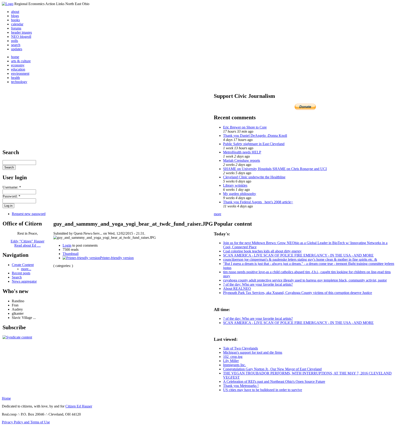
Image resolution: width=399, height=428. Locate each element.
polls (14, 41)
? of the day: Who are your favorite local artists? (258, 284)
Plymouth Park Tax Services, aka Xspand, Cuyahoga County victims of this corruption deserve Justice (297, 293)
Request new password (28, 214)
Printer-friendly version (117, 258)
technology (19, 82)
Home (6, 398)
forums (16, 28)
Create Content (23, 265)
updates (16, 49)
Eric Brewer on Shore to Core (245, 127)
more (217, 214)
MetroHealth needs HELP (242, 152)
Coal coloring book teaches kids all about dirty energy (262, 251)
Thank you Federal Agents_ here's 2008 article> (258, 202)
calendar (17, 24)
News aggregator (24, 281)
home (15, 57)
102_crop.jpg (232, 357)
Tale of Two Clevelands (240, 348)
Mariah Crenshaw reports (241, 160)
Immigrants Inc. (234, 365)
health (15, 78)
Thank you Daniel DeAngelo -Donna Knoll (255, 136)
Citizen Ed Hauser (78, 406)
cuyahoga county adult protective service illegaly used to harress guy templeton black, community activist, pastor (305, 280)
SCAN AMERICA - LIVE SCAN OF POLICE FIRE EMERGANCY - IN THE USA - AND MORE (298, 255)
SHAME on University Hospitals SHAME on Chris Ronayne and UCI (275, 169)
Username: (12, 187)
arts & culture (21, 61)
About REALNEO (237, 288)
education (18, 69)
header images (21, 32)
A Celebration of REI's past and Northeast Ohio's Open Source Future (274, 381)
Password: (11, 196)
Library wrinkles (235, 185)
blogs (15, 16)
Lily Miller (231, 361)
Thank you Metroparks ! (241, 386)
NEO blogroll (21, 37)
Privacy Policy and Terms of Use (26, 422)
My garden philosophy (239, 194)
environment (20, 73)
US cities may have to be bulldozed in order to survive (262, 390)
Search (17, 277)
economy (17, 65)
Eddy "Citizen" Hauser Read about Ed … (27, 243)
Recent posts (21, 273)
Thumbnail (71, 254)
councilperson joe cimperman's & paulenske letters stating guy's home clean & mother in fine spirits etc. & (300, 259)
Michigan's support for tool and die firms (252, 352)
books (15, 20)
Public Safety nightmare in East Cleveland (253, 144)
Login (67, 245)
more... (26, 269)
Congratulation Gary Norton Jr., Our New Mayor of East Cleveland (272, 369)
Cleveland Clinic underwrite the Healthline (254, 177)
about (15, 12)
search (15, 45)
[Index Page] (7, 4)
